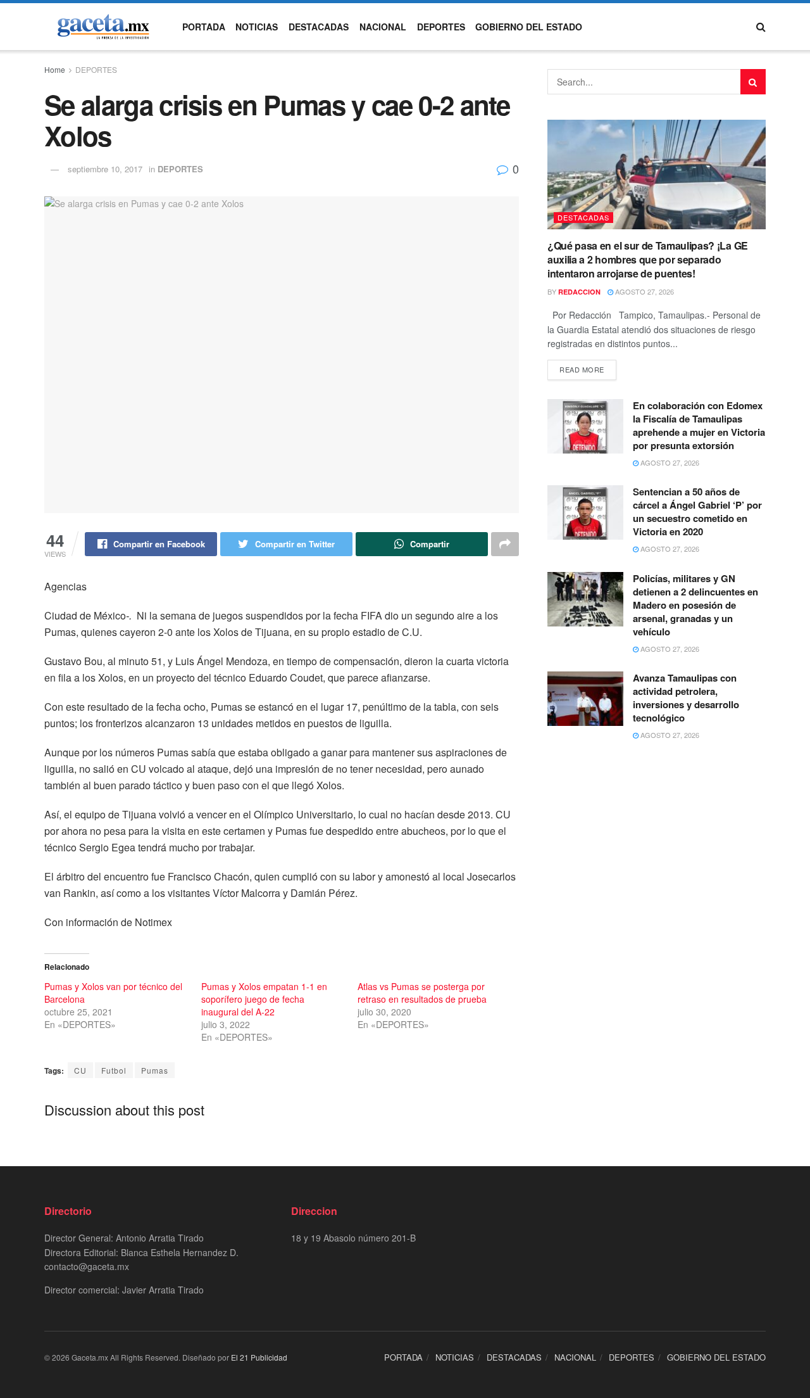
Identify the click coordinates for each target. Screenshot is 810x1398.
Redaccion (579, 291)
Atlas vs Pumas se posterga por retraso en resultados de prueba (422, 992)
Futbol (114, 1070)
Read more (581, 369)
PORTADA (203, 26)
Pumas (154, 1070)
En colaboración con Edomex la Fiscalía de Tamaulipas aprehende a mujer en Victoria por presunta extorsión (699, 425)
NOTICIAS (256, 26)
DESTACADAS (319, 26)
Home (54, 69)
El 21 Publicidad (259, 1357)
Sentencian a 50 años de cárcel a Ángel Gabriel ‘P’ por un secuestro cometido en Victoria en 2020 (697, 511)
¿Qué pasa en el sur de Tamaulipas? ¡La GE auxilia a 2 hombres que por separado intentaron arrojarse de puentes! (647, 259)
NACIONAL (382, 26)
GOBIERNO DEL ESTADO (528, 26)
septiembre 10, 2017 (105, 169)
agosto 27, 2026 (643, 291)
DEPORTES (441, 26)
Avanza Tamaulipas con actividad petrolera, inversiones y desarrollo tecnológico (686, 698)
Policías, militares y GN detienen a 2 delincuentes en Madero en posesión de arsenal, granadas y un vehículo (695, 605)
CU (80, 1070)
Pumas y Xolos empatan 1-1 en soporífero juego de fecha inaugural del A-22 (264, 999)
